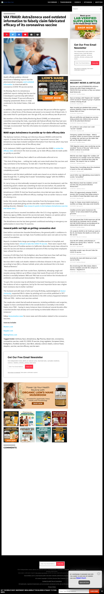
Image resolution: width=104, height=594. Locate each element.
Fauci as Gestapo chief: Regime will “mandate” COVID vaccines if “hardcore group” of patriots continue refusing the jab (85, 99)
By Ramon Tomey (81, 254)
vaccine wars (34, 346)
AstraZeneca (31, 339)
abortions (98, 2)
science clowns (47, 344)
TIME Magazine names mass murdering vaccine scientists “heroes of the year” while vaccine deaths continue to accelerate (85, 148)
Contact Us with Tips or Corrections (52, 581)
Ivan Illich (30, 344)
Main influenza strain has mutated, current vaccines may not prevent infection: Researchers (83, 184)
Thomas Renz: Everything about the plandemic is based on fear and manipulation (85, 168)
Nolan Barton (19, 30)
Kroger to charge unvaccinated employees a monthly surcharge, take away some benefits (84, 203)
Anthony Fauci (20, 339)
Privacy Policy (52, 587)
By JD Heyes (80, 104)
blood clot (50, 339)
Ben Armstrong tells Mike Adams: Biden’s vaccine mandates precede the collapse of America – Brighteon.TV (84, 267)
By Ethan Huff (80, 131)
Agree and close (84, 582)
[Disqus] (36, 475)
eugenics (78, 2)
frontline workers (19, 344)
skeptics (7, 346)
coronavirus (59, 339)
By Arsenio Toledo (81, 215)
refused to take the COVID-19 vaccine (33, 244)
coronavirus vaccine (11, 341)
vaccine (13, 346)
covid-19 (22, 341)
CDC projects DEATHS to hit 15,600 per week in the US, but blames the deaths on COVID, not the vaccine (85, 233)
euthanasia (88, 2)
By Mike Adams (81, 94)
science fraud (58, 344)
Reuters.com (8, 327)
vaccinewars (52, 2)
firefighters (8, 344)
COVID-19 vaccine (32, 341)
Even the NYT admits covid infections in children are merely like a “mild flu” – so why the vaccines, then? (85, 242)
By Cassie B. (80, 206)
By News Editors (81, 163)
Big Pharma (41, 339)
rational (38, 344)
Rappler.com (8, 331)
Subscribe (94, 591)
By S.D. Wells (80, 152)
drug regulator (45, 341)
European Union (58, 341)
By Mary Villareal (81, 262)
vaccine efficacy (23, 346)
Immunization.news (15, 316)
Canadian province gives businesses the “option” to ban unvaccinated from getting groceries (83, 212)
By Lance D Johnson (82, 123)
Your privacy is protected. (14, 372)
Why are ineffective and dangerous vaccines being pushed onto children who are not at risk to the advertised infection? (84, 119)
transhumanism (65, 2)
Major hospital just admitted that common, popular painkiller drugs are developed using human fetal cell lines (85, 109)
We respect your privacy (41, 573)
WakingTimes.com (10, 335)
